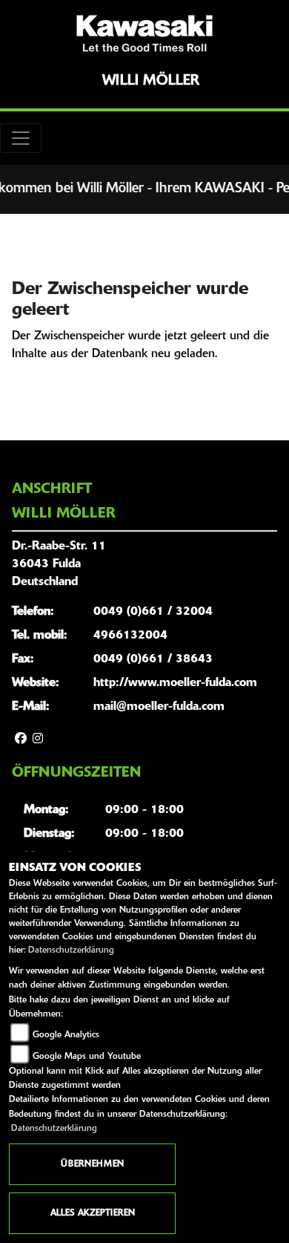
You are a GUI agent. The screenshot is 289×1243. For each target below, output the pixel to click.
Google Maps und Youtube (87, 1056)
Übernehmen (92, 1164)
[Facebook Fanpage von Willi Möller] (21, 739)
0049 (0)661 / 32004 (153, 612)
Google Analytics (66, 1035)
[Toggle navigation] (20, 138)
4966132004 (130, 636)
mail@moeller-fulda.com (159, 707)
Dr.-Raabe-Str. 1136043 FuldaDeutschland (59, 564)
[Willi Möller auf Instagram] (38, 739)
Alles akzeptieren (92, 1213)
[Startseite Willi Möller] (144, 33)
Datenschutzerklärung (71, 950)
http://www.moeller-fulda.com (175, 683)
